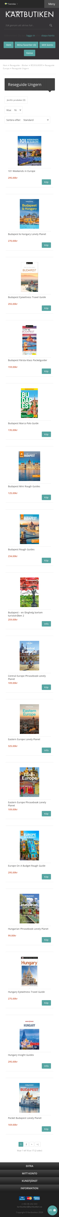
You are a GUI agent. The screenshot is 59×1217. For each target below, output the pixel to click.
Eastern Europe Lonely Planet (24, 739)
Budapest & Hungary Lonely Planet (27, 234)
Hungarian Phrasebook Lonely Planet (28, 928)
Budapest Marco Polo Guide (23, 423)
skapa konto (47, 35)
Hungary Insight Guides (21, 1054)
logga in (30, 35)
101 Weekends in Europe (21, 171)
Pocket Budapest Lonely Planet (24, 1118)
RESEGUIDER (36, 65)
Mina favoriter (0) (26, 44)
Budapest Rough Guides (21, 549)
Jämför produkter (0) (16, 100)
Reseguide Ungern (20, 68)
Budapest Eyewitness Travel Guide (27, 297)
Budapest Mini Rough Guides (24, 486)
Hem (5, 65)
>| (38, 1144)
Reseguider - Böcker (19, 65)
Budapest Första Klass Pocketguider (27, 360)
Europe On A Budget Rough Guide (26, 865)
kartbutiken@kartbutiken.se (29, 1206)
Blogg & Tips (15, 11)
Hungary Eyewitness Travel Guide (26, 991)
